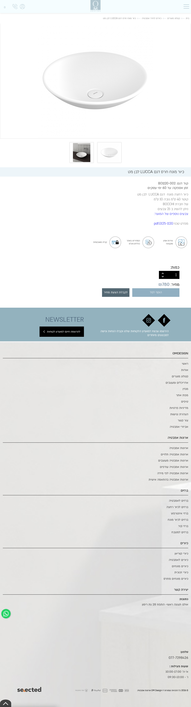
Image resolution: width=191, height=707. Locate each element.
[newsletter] (164, 320)
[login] (22, 10)
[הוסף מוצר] (163, 273)
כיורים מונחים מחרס (176, 579)
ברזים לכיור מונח (178, 520)
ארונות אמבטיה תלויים (174, 454)
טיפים (184, 402)
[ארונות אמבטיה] (95, 6)
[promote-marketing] (29, 688)
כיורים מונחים (180, 566)
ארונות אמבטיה (178, 448)
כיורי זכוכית (181, 572)
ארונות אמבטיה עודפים (174, 467)
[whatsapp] (6, 613)
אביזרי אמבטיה (179, 427)
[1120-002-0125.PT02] (95, 80)
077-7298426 (178, 657)
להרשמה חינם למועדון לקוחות (63, 331)
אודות (184, 370)
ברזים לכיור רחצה (177, 507)
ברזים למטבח (179, 532)
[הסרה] (163, 277)
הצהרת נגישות (179, 414)
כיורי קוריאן (181, 553)
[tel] (15, 7)
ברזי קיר (183, 526)
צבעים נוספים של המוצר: (171, 214)
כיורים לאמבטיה (178, 560)
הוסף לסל (156, 292)
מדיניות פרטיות (179, 408)
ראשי (185, 364)
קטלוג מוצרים (180, 376)
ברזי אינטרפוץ (179, 513)
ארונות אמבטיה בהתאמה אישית (168, 480)
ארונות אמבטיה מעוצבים (173, 461)
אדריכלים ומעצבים (177, 383)
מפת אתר (182, 395)
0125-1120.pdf (163, 223)
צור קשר (183, 420)
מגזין (185, 389)
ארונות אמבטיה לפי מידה (172, 473)
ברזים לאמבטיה (178, 501)
